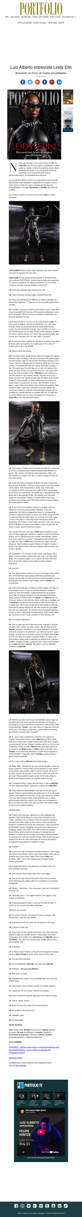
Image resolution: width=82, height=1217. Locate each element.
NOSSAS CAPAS (16, 1058)
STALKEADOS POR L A (69, 17)
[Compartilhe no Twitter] (30, 82)
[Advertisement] (41, 48)
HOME (7, 17)
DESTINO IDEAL (26, 17)
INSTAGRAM (20, 1065)
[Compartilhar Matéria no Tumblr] (44, 82)
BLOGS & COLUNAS (40, 22)
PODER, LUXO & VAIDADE (41, 17)
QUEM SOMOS (53, 22)
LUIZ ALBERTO (15, 17)
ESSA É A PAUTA (55, 17)
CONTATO (61, 22)
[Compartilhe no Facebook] (22, 82)
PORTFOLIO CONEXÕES (24, 22)
